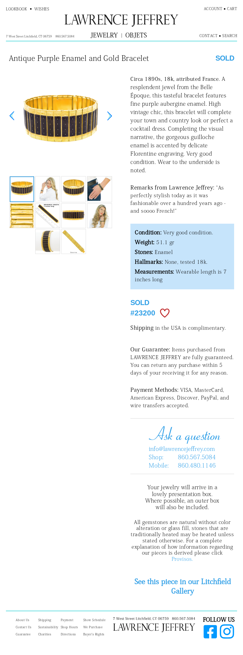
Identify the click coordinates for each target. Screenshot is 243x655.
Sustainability (48, 627)
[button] (109, 115)
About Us (23, 619)
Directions (68, 634)
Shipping (45, 619)
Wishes (41, 9)
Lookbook (16, 9)
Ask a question (182, 433)
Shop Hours (69, 627)
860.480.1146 (197, 465)
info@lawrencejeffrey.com (182, 449)
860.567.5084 (197, 457)
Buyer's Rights (94, 634)
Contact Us (24, 627)
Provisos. (182, 558)
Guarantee (23, 634)
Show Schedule (94, 619)
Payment (67, 619)
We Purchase (93, 627)
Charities (45, 634)
